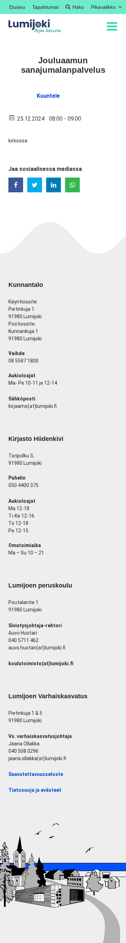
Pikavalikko (103, 7)
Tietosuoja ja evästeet (34, 790)
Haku (78, 7)
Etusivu (17, 7)
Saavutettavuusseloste (35, 774)
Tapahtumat (45, 7)
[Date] (12, 117)
